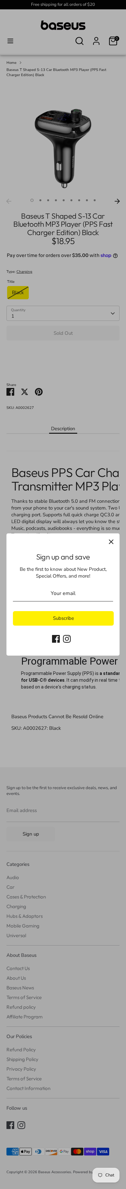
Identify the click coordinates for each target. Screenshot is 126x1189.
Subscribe (63, 618)
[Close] (111, 542)
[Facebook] (56, 639)
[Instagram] (67, 639)
